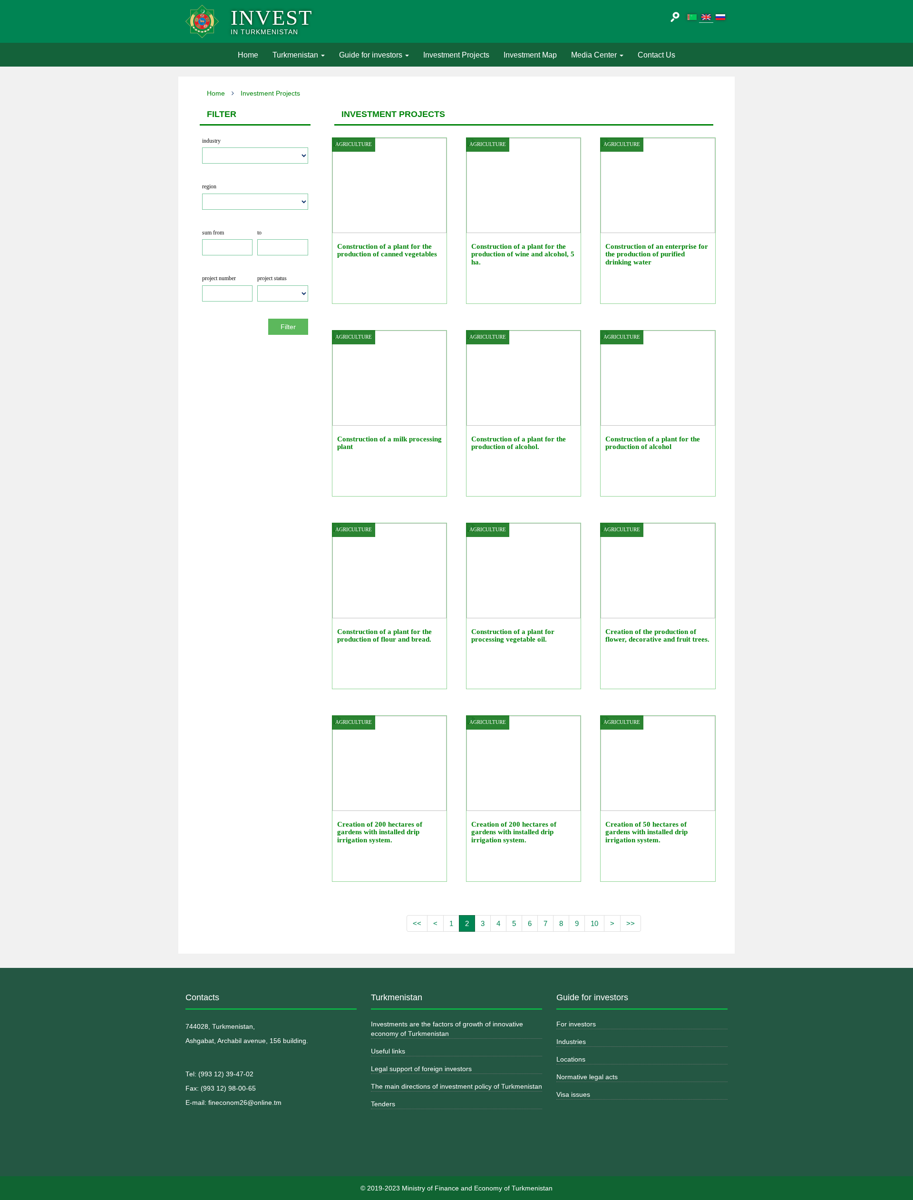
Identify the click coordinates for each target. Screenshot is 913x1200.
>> (630, 923)
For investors (576, 1024)
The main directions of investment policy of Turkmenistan (456, 1086)
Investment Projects (456, 55)
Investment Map (530, 55)
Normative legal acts (587, 1077)
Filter (288, 327)
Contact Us (656, 55)
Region (209, 186)
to (259, 232)
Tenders (383, 1104)
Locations (570, 1059)
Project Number (219, 278)
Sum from (213, 232)
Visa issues (573, 1094)
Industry (211, 140)
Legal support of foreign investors (421, 1069)
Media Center (595, 55)
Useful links (388, 1051)
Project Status (272, 278)
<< (417, 923)
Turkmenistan (296, 55)
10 (594, 923)
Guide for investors (371, 55)
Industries (571, 1041)
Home (251, 54)
